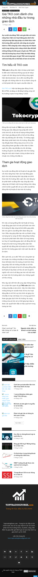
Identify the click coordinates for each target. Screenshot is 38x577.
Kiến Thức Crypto (23, 7)
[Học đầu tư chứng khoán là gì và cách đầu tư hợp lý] (7, 436)
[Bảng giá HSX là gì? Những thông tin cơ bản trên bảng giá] (7, 446)
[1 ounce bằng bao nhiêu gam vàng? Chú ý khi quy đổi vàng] (7, 399)
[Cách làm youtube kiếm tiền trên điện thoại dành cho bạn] (7, 388)
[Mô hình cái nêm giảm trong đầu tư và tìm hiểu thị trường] (7, 406)
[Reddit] (16, 557)
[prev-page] (3, 373)
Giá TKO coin (6, 88)
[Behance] (5, 552)
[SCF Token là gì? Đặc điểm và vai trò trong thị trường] (7, 370)
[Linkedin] (32, 552)
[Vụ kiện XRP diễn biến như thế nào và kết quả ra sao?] (7, 351)
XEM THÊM (21, 339)
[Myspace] (5, 557)
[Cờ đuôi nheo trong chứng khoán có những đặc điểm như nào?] (7, 455)
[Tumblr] (27, 557)
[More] (29, 29)
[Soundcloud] (21, 557)
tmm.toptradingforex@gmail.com (19, 538)
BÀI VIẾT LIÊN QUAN (9, 339)
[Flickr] (27, 552)
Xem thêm (18, 423)
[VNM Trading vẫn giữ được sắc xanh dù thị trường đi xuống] (7, 465)
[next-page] (6, 373)
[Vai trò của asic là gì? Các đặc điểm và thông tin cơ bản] (7, 360)
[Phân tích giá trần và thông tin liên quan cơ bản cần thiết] (7, 415)
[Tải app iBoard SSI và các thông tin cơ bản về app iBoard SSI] (7, 475)
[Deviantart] (16, 552)
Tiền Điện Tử (13, 7)
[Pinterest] (20, 29)
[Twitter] (15, 29)
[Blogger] (10, 552)
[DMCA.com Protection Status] (30, 571)
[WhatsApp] (24, 29)
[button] (35, 2)
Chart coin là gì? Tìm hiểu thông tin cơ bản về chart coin (10, 330)
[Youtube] (19, 563)
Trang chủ (5, 7)
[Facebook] (10, 29)
